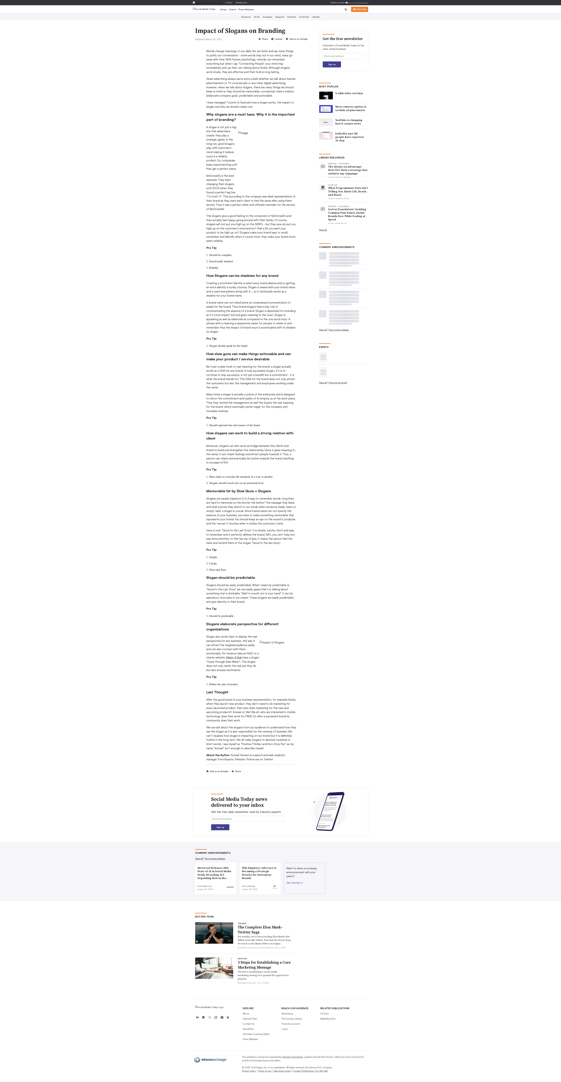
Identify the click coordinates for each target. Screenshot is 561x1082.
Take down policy (282, 1070)
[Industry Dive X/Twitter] (210, 1017)
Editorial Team (250, 1018)
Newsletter (248, 1028)
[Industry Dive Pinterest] (222, 1017)
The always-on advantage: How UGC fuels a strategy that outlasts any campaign (348, 170)
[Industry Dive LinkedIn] (197, 1017)
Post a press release (339, 329)
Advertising (287, 1013)
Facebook (246, 17)
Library (223, 9)
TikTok (257, 17)
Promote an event (338, 382)
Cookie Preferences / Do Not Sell (310, 1070)
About (246, 1013)
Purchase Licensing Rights (256, 1034)
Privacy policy (249, 1070)
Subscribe (361, 9)
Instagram (267, 17)
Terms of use (264, 1070)
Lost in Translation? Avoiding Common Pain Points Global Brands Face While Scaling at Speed (347, 214)
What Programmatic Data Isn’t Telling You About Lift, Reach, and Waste (348, 191)
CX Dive (229, 2)
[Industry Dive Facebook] (203, 1017)
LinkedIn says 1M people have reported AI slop (349, 137)
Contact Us (248, 1023)
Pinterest (291, 17)
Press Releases (246, 9)
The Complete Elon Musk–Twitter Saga (260, 930)
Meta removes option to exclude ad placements (351, 108)
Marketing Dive (241, 2)
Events (232, 9)
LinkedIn (316, 17)
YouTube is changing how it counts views (348, 121)
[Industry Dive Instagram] (216, 1017)
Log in (285, 1028)
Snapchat (279, 17)
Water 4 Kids (234, 657)
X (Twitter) (304, 17)
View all (323, 229)
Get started (294, 882)
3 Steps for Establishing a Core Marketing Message (264, 965)
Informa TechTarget (292, 1056)
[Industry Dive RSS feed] (228, 1017)
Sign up (332, 64)
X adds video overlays (349, 93)
